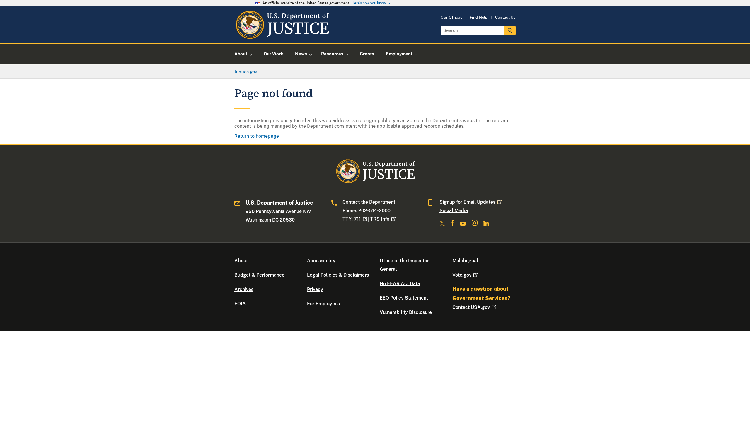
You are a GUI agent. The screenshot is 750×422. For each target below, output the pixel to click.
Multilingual (465, 260)
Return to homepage (256, 136)
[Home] (282, 35)
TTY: (351, 219)
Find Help (479, 17)
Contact (471, 307)
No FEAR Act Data (400, 283)
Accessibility (321, 260)
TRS (379, 219)
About (241, 260)
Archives (243, 289)
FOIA (240, 304)
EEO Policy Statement (404, 298)
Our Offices (451, 17)
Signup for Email (467, 202)
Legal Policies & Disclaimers (338, 275)
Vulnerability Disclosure (406, 312)
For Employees (323, 304)
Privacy (315, 289)
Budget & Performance (259, 275)
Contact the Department (368, 202)
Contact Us (505, 17)
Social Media (453, 210)
